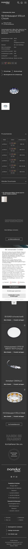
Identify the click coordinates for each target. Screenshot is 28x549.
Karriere (21, 520)
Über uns (8, 520)
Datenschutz (16, 544)
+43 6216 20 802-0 (14, 493)
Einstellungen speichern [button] (14, 291)
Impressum (9, 544)
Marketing (22, 282)
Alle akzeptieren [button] (14, 287)
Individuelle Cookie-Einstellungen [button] (14, 296)
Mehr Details (7, 320)
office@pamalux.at (15, 497)
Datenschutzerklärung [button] (15, 299)
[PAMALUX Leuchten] (5, 2)
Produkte (8, 517)
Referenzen (21, 517)
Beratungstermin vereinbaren (15, 527)
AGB (20, 544)
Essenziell (6, 282)
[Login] (21, 2)
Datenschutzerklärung (7, 276)
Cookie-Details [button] (7, 299)
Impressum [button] (21, 299)
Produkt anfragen (19, 320)
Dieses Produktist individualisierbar (9, 23)
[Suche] (18, 2)
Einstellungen (12, 278)
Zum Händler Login (12, 534)
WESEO (16, 545)
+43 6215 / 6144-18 (14, 510)
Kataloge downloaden (13, 530)
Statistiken (14, 282)
